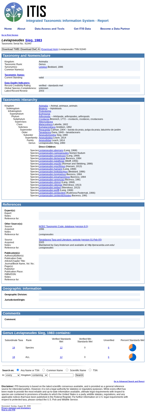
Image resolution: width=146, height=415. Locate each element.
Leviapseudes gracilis (50, 163)
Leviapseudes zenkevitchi (52, 193)
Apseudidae (45, 140)
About (21, 28)
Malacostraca (46, 124)
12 (61, 347)
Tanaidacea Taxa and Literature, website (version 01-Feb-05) (70, 239)
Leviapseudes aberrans (51, 150)
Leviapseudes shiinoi (50, 182)
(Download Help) (50, 49)
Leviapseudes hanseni (50, 169)
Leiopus (43, 67)
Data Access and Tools (49, 28)
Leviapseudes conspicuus (52, 155)
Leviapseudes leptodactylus (53, 171)
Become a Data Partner (115, 28)
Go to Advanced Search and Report (129, 381)
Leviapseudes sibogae (50, 185)
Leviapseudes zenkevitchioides (55, 195)
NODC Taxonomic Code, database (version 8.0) (63, 226)
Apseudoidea (46, 137)
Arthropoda (44, 116)
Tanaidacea (45, 132)
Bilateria (43, 108)
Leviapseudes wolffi (49, 190)
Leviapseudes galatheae (51, 161)
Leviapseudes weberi (50, 187)
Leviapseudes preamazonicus (54, 177)
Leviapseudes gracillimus (52, 166)
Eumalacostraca (47, 127)
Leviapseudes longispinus (52, 174)
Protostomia (45, 111)
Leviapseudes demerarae (52, 158)
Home (8, 28)
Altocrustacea (46, 121)
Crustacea (44, 119)
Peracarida (44, 129)
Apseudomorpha (47, 135)
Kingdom (26, 375)
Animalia (43, 106)
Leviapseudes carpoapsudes (54, 153)
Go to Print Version (10, 35)
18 (13, 347)
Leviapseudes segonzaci (52, 179)
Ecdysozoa (44, 113)
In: (3, 375)
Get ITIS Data (82, 28)
